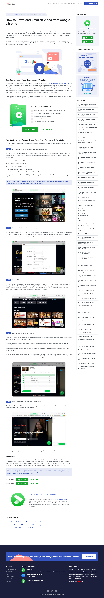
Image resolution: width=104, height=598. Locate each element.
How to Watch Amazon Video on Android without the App (24, 525)
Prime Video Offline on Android (86, 317)
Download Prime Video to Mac (86, 343)
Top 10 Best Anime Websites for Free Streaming (86, 163)
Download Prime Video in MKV (86, 302)
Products (56, 3)
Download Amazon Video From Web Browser (86, 325)
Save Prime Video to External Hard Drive (87, 359)
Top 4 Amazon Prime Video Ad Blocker (86, 183)
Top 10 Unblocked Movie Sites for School (87, 158)
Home (49, 3)
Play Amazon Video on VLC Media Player (87, 281)
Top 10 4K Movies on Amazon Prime (86, 188)
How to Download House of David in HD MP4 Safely (87, 153)
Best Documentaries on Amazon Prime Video (86, 120)
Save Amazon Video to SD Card (86, 339)
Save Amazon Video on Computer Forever (87, 286)
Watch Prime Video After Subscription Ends (84, 313)
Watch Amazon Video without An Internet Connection (86, 224)
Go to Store (89, 557)
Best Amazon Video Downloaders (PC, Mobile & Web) (87, 105)
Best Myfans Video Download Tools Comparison (86, 367)
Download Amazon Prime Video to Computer (87, 354)
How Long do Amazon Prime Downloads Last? (85, 257)
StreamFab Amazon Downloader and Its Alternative (86, 214)
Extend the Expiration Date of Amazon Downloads (85, 243)
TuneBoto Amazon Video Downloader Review (84, 253)
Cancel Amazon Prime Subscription (84, 209)
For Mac (33, 576)
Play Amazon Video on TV (85, 329)
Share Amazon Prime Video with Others (86, 201)
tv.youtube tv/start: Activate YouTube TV (85, 148)
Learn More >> (77, 578)
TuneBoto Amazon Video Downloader (59, 83)
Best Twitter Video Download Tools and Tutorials (87, 136)
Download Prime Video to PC (85, 309)
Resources (71, 3)
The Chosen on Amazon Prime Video (86, 178)
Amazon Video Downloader (87, 29)
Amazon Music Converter (34, 574)
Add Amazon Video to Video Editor (87, 233)
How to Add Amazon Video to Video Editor (19, 531)
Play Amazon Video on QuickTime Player (87, 229)
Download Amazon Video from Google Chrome (86, 238)
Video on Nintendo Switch (85, 305)
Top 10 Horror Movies (84, 197)
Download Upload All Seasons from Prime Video (87, 128)
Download (64, 3)
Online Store (93, 3)
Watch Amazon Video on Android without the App (86, 248)
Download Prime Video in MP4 (86, 346)
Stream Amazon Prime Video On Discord (86, 168)
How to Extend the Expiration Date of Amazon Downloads (24, 522)
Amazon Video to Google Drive (86, 336)
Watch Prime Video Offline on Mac (87, 262)
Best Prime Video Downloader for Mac (87, 294)
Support (79, 3)
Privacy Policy (10, 576)
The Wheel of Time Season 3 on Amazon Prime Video (86, 173)
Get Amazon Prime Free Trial (85, 205)
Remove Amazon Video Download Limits (87, 219)
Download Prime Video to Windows (87, 298)
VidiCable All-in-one (61, 499)
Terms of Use (10, 579)
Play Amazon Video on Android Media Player (86, 271)
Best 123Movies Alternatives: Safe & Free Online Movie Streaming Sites (87, 142)
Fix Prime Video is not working (86, 363)
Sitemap (8, 581)
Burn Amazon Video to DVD (85, 332)
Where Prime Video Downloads (86, 321)
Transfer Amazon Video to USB (86, 350)
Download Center (11, 569)
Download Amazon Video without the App (87, 276)
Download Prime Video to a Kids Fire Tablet (86, 115)
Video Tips (15, 14)
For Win (28, 576)
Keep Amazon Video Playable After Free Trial (87, 193)
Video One (30, 569)
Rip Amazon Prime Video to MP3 (86, 124)
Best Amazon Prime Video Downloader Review (20, 528)
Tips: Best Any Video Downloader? (43, 495)
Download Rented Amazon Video (86, 290)
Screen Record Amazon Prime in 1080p (86, 110)
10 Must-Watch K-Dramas (85, 132)
